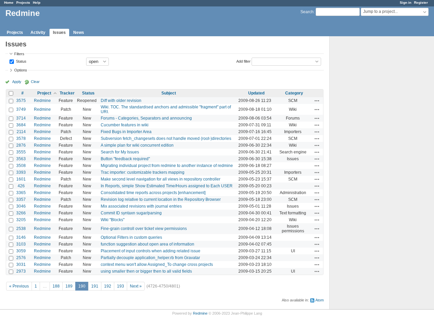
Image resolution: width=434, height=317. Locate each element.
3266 (21, 213)
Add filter (243, 61)
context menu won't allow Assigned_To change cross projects (157, 264)
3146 (21, 237)
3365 (21, 192)
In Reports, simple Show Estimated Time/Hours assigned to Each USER (167, 186)
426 (21, 186)
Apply (16, 82)
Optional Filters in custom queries (131, 237)
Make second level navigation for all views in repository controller (160, 179)
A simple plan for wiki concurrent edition (137, 145)
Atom (319, 300)
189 (69, 286)
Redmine (42, 100)
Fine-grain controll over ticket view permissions (144, 228)
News (78, 32)
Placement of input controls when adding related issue (150, 251)
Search (307, 11)
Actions (317, 100)
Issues (59, 32)
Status (20, 61)
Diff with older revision (121, 100)
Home (9, 2)
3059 (21, 251)
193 (120, 286)
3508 (21, 165)
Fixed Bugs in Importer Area (126, 131)
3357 (21, 199)
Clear (35, 82)
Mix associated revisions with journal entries (141, 206)
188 (56, 286)
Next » (136, 286)
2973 (21, 271)
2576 (21, 257)
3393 (21, 172)
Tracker (67, 93)
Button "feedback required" (125, 158)
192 (107, 286)
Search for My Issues (120, 152)
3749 (21, 109)
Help (36, 2)
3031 (21, 264)
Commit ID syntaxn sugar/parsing (131, 213)
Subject (168, 93)
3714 (21, 118)
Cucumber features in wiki (125, 125)
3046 (21, 206)
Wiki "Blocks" (112, 219)
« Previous (19, 286)
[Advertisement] (363, 142)
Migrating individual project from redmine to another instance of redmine (167, 165)
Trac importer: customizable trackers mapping (142, 172)
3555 (21, 152)
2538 (21, 228)
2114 (21, 131)
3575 (21, 100)
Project (44, 93)
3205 (21, 219)
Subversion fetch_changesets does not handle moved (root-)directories (166, 138)
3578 (21, 138)
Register (421, 2)
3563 (21, 158)
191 (94, 286)
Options (20, 70)
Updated (256, 93)
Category (294, 93)
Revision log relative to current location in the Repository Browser (161, 199)
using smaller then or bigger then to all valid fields (146, 271)
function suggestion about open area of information (147, 244)
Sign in (405, 2)
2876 (21, 145)
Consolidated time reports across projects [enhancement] (153, 192)
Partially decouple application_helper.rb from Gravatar (150, 257)
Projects (23, 2)
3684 (21, 125)
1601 (21, 179)
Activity (38, 32)
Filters (19, 54)
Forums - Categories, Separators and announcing (146, 118)
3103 (21, 244)
